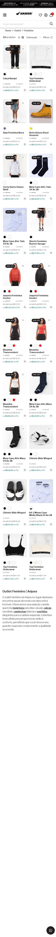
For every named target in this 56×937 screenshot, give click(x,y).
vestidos (42, 611)
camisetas (20, 611)
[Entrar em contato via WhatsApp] (50, 930)
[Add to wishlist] (23, 48)
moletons (18, 608)
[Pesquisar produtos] (51, 23)
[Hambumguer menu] (5, 15)
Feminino (28, 30)
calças (47, 608)
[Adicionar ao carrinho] (25, 90)
